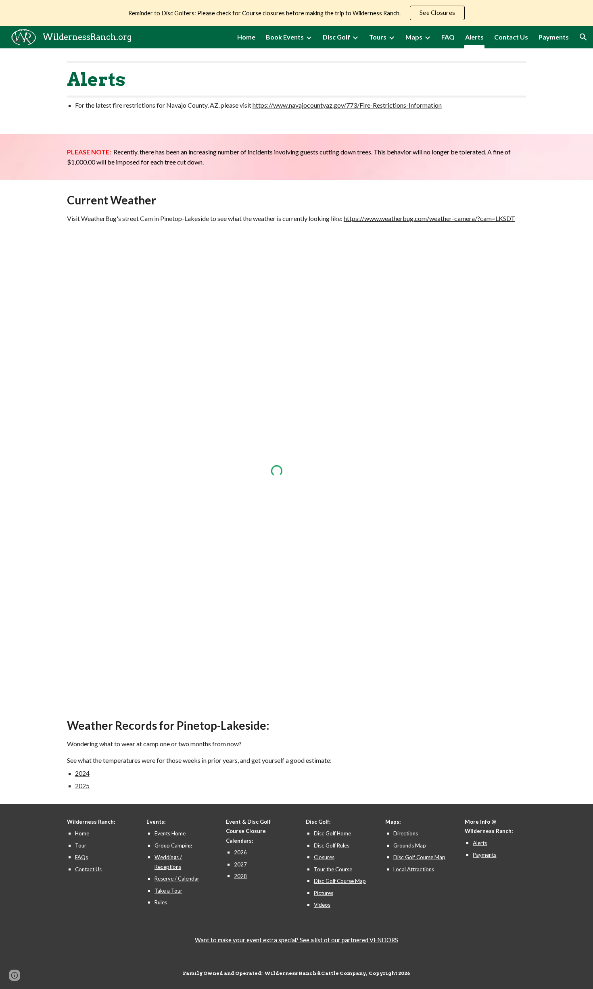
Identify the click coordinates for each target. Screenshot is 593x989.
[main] (296, 91)
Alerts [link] (474, 37)
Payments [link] (554, 37)
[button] (583, 37)
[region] (296, 13)
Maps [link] (413, 37)
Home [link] (246, 37)
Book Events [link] (285, 37)
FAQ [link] (448, 37)
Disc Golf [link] (336, 37)
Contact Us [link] (511, 37)
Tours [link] (377, 37)
